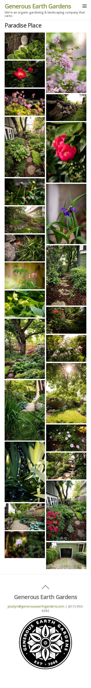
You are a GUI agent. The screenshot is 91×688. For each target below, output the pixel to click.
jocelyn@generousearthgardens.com (36, 606)
